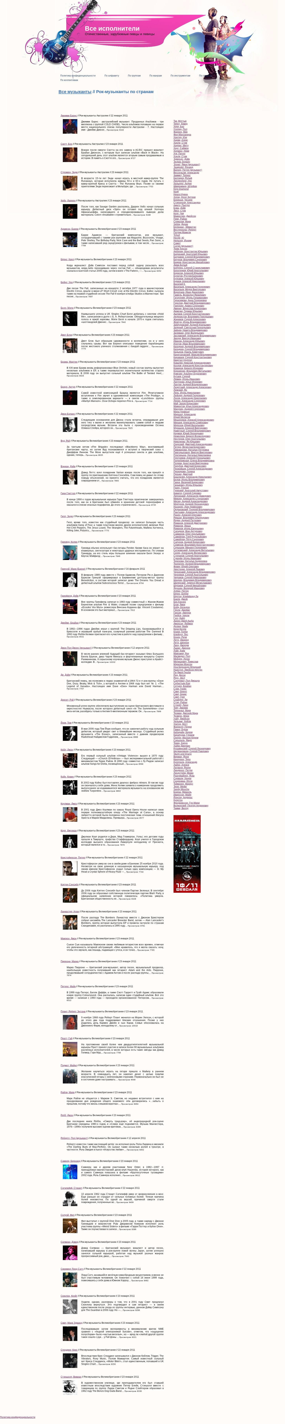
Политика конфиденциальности (17, 1417)
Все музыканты (75, 91)
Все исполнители (112, 28)
